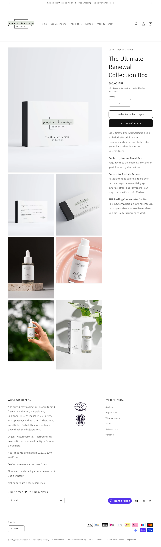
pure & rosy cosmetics (23, 540)
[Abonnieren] (60, 500)
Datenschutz (111, 429)
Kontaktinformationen (114, 540)
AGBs (108, 423)
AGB (91, 540)
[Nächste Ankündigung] (152, 3)
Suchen (109, 407)
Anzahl (112, 96)
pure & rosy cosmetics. (32, 483)
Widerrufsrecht (113, 418)
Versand (124, 88)
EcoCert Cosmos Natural (21, 464)
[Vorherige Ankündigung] (9, 3)
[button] (75, 23)
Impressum (111, 412)
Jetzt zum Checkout (131, 123)
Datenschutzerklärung (77, 540)
